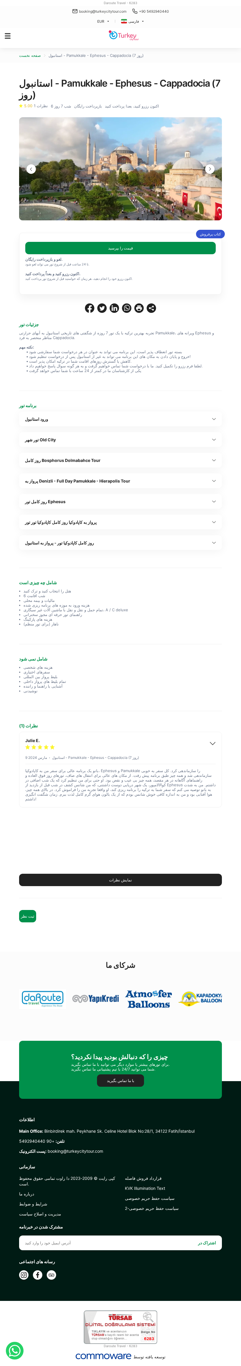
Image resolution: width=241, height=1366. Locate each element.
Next (210, 169)
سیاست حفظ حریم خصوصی (150, 1198)
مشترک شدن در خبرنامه (41, 1227)
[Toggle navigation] (7, 36)
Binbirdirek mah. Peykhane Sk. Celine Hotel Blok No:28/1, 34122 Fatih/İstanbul (107, 1131)
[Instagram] (24, 1275)
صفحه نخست (30, 55)
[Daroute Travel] (124, 35)
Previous (31, 169)
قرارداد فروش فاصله (143, 1178)
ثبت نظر (27, 916)
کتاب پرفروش (210, 234)
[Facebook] (37, 1275)
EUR (100, 21)
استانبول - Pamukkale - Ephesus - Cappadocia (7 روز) (96, 55)
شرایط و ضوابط (33, 1203)
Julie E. (32, 740)
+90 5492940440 (154, 11)
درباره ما (26, 1193)
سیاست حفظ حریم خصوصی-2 (152, 1208)
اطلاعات (27, 1119)
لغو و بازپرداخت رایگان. (44, 259)
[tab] (120, 419)
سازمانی (27, 1167)
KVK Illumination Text (145, 1188)
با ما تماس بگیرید (120, 1080)
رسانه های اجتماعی (37, 1261)
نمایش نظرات (120, 880)
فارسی (133, 21)
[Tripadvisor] (51, 1275)
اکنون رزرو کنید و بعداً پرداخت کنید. (53, 273)
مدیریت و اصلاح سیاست (40, 1213)
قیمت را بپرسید (120, 248)
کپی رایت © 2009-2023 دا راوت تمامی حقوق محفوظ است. (67, 1181)
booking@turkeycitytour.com (102, 11)
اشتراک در (207, 1242)
